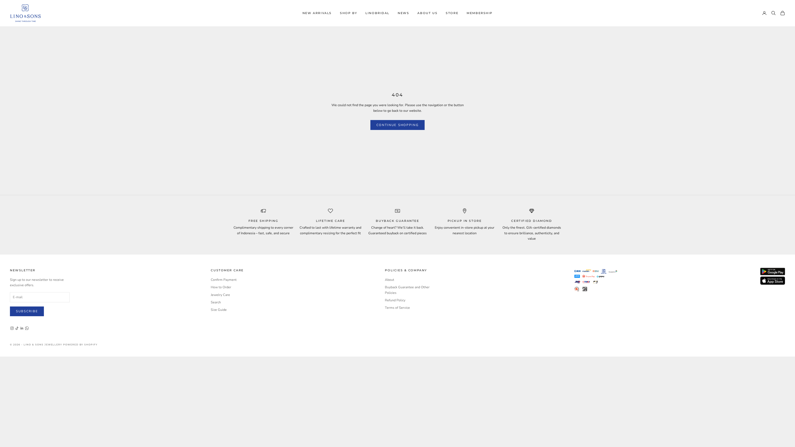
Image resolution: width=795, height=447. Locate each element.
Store (452, 13)
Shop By (348, 13)
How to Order (221, 287)
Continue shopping (397, 125)
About (389, 280)
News (403, 13)
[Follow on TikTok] (17, 328)
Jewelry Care (220, 295)
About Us (427, 13)
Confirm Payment (224, 280)
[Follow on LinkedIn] (22, 328)
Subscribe (27, 311)
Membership (480, 13)
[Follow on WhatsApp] (27, 328)
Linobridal (377, 13)
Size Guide (219, 310)
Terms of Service (397, 307)
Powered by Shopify (80, 344)
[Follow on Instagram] (12, 328)
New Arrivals (317, 13)
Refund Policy (395, 300)
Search (216, 302)
